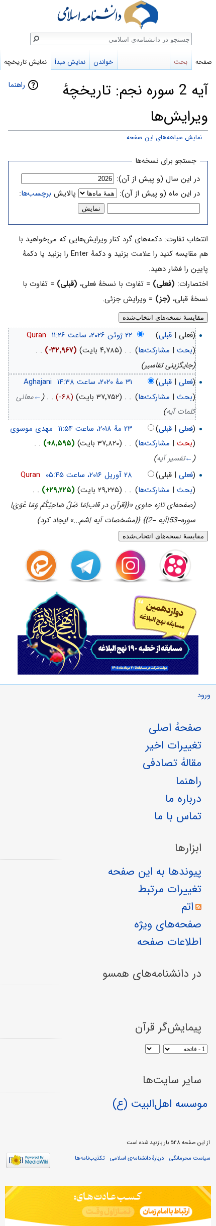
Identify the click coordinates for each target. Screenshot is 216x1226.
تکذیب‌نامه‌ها (89, 1158)
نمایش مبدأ (70, 62)
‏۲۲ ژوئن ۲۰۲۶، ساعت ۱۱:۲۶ (92, 335)
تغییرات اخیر (173, 745)
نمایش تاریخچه (25, 62)
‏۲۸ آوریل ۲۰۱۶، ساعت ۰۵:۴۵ (89, 475)
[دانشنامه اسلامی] (108, 15)
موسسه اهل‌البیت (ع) (160, 1103)
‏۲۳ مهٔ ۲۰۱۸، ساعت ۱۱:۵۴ (95, 429)
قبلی (165, 335)
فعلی (186, 382)
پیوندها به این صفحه (154, 871)
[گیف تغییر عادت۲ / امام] (108, 1206)
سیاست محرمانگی (189, 1158)
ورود (203, 695)
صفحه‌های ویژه (167, 924)
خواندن (103, 62)
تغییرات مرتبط (169, 889)
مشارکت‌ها (154, 350)
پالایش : (47, 193)
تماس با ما (177, 816)
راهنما (16, 85)
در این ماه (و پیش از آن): (160, 193)
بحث (184, 350)
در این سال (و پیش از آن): (158, 179)
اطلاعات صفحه (169, 942)
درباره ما (183, 798)
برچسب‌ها (36, 193)
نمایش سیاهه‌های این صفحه (164, 138)
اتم (187, 906)
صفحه (203, 62)
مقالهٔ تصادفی (172, 763)
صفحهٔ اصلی (175, 727)
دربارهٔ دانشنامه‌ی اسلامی (137, 1158)
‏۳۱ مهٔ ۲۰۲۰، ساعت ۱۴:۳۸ (94, 382)
